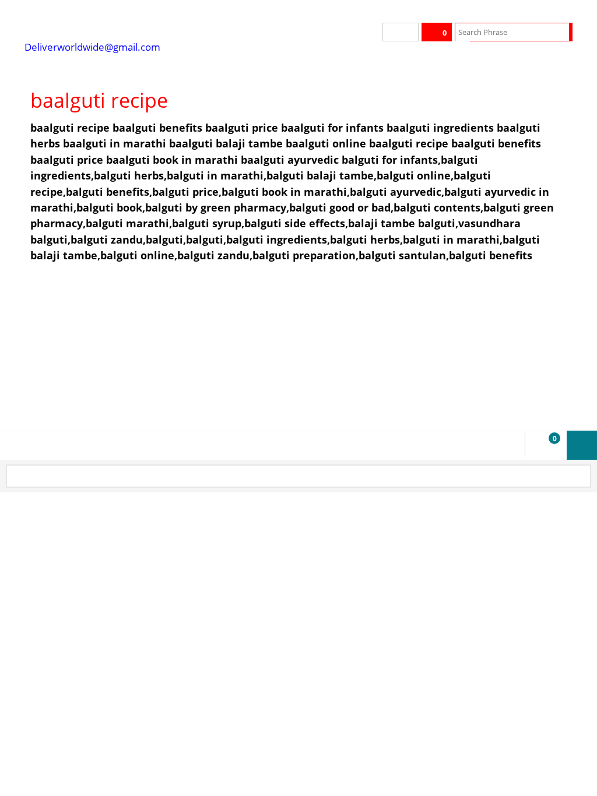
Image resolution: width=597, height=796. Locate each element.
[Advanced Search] (462, 49)
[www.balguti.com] (111, 23)
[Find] (561, 32)
